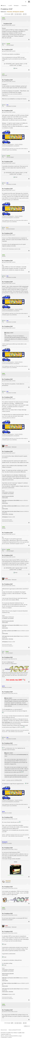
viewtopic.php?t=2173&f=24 (8, 417)
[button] (12, 14)
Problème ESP (6, 9)
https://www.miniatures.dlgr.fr (7, 519)
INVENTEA (15, 1035)
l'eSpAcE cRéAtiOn (18, 144)
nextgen (20, 1035)
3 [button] (17, 14)
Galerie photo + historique (7, 514)
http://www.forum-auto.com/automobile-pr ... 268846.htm (12, 94)
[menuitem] (4, 1037)
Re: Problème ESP (7, 49)
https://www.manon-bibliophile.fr (7, 645)
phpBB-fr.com (8, 1034)
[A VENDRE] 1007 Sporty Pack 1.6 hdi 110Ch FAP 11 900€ (15, 64)
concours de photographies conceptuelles (10, 145)
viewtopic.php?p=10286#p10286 (14, 780)
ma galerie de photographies (8, 144)
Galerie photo (5, 497)
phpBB (8, 1032)
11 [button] (23, 14)
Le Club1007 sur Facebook (8, 493)
